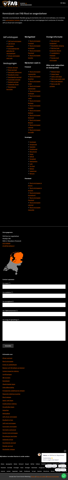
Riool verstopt (12, 70)
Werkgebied (6, 413)
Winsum (32, 174)
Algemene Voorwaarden (53, 476)
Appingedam (33, 161)
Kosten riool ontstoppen (10, 433)
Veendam (32, 147)
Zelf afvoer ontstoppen (9, 417)
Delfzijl (32, 157)
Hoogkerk (33, 159)
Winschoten (33, 152)
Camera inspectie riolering (10, 371)
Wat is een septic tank (58, 79)
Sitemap (33, 476)
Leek (31, 164)
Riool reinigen (6, 397)
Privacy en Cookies (41, 476)
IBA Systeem (6, 378)
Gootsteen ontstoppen (9, 426)
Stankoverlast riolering (9, 404)
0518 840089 (6, 243)
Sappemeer (33, 171)
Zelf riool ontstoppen (14, 41)
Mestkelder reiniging (57, 46)
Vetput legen (55, 74)
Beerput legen (55, 72)
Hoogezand (33, 144)
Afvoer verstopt (13, 67)
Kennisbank (6, 381)
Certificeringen (7, 374)
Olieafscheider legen (8, 384)
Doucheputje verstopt (14, 77)
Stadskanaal (33, 149)
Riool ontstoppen (7, 361)
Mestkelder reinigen (8, 449)
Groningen (33, 142)
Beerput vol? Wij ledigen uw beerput (13, 368)
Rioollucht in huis (13, 75)
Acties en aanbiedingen (9, 365)
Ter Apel (32, 166)
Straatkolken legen (8, 407)
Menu (64, 3)
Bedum (32, 169)
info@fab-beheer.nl (8, 246)
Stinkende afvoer (13, 84)
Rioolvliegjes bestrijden (9, 436)
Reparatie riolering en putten (11, 394)
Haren (31, 154)
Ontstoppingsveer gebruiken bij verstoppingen (12, 51)
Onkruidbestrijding (8, 387)
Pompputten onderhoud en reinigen (13, 391)
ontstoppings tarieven (12, 20)
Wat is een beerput (57, 81)
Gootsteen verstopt (14, 80)
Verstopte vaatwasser (15, 72)
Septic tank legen (56, 77)
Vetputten (5, 410)
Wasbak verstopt (13, 82)
